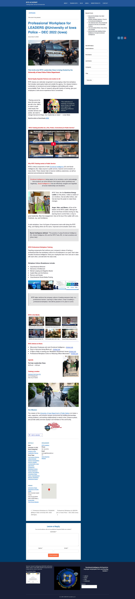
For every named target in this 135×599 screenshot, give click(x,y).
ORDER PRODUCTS (95, 3)
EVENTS (30, 451)
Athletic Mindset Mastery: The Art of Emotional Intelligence (97, 20)
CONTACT (105, 3)
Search (83, 584)
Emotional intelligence (93, 567)
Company (88, 67)
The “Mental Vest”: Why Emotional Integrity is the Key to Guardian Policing (97, 24)
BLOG (81, 3)
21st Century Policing (33, 457)
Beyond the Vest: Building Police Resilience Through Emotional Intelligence (97, 32)
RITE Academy (45, 445)
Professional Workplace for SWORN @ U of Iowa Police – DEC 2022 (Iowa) (67, 511)
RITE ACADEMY (31, 2)
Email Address (90, 48)
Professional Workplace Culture (32, 468)
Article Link (69, 347)
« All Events (31, 13)
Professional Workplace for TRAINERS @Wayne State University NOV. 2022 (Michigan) (42, 512)
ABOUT (65, 3)
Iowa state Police (33, 464)
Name (40, 548)
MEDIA (86, 3)
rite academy (35, 472)
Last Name (89, 61)
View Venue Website (33, 502)
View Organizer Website (45, 457)
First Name (89, 54)
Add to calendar (35, 435)
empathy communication (32, 463)
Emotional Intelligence (57, 167)
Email (66, 548)
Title (87, 73)
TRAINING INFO (74, 3)
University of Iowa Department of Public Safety (54, 413)
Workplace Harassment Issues (33, 478)
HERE (47, 118)
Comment (53, 532)
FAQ (85, 579)
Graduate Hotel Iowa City (34, 374)
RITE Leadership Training (33, 452)
